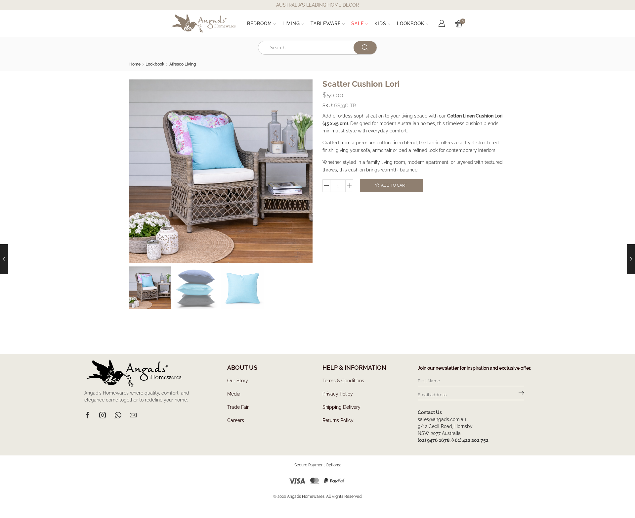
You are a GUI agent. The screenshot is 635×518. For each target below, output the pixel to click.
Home (135, 64)
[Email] (133, 415)
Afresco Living (182, 64)
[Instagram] (102, 415)
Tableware (326, 23)
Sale (357, 23)
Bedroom (259, 23)
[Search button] (365, 47)
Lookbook (410, 23)
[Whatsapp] (117, 415)
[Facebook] (87, 415)
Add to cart (394, 185)
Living (291, 23)
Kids (380, 23)
